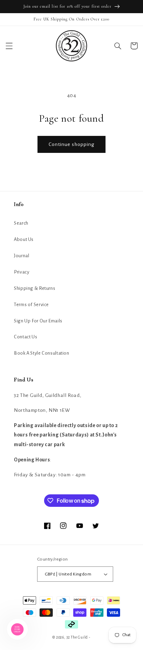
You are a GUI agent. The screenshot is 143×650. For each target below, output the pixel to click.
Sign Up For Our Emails (38, 320)
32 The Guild (77, 637)
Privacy (21, 272)
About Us (24, 239)
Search (21, 223)
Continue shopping (72, 144)
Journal (21, 255)
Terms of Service (31, 304)
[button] (9, 46)
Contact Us (25, 336)
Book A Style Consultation (41, 353)
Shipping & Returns (34, 288)
